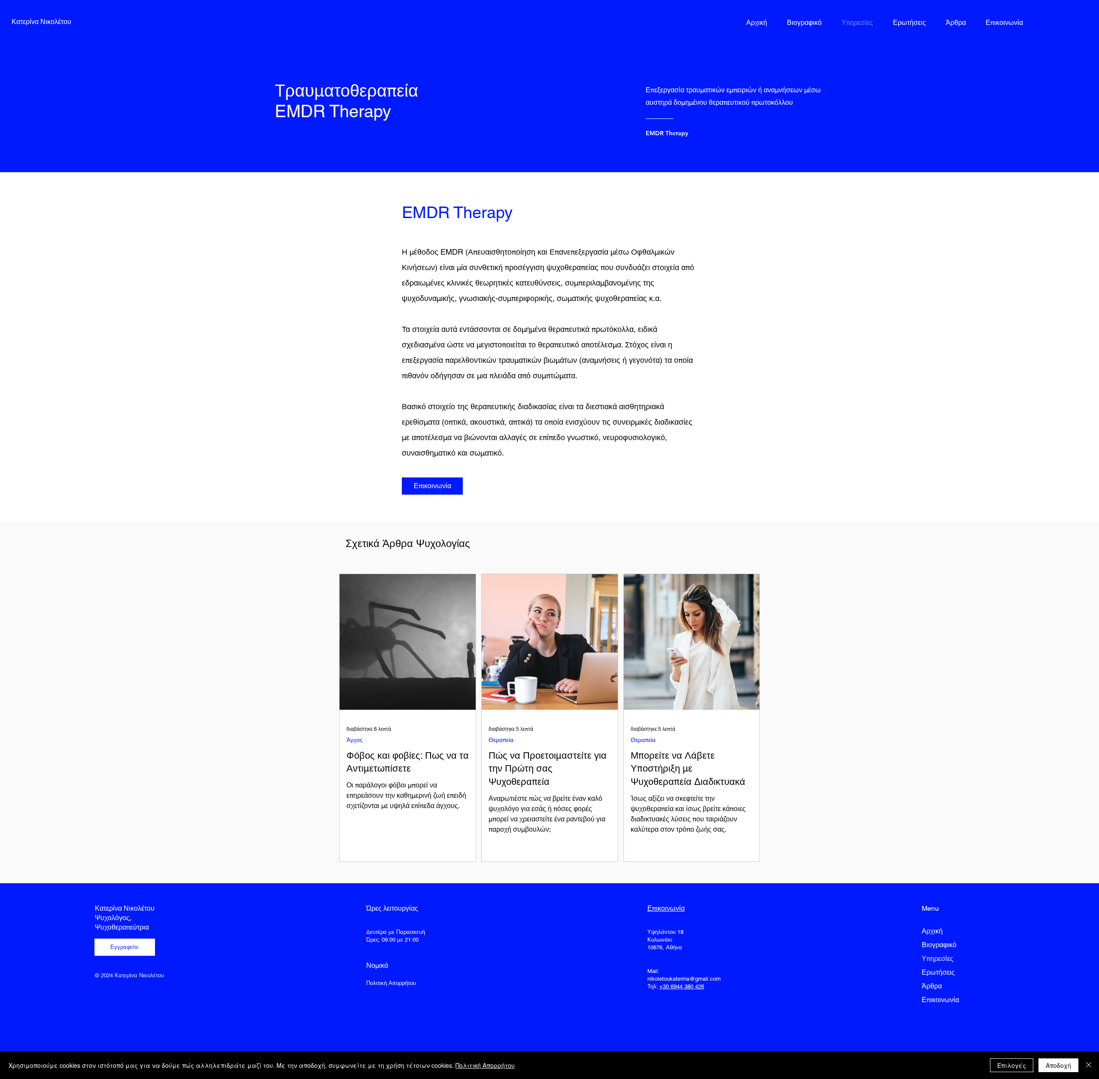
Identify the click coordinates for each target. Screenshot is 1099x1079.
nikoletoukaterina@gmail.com (684, 979)
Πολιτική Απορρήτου (485, 1065)
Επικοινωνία (940, 1000)
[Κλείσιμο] (1089, 1065)
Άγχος (354, 739)
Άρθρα (932, 986)
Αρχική (932, 931)
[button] (124, 947)
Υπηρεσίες (937, 958)
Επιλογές (1011, 1065)
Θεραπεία (501, 739)
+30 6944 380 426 (681, 986)
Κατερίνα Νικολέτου (125, 908)
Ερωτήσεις (938, 972)
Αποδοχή (1058, 1065)
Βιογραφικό (939, 945)
